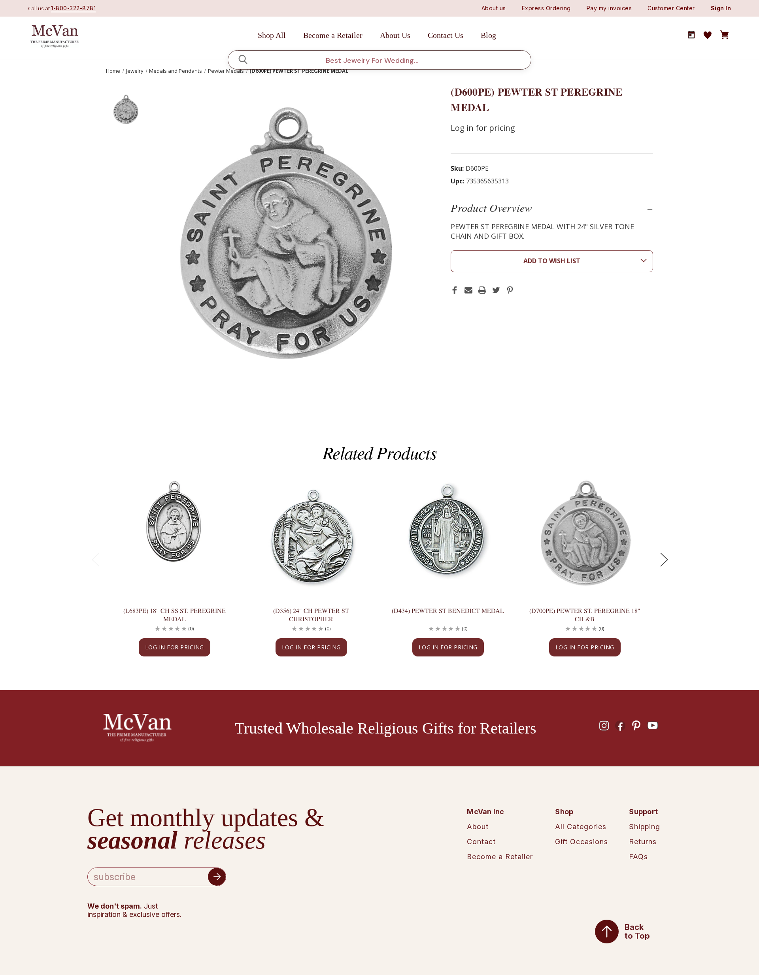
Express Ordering (546, 8)
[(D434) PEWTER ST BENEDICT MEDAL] (447, 533)
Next (664, 559)
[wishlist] (707, 35)
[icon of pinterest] (636, 725)
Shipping (644, 826)
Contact (481, 841)
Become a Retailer (333, 35)
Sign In (721, 8)
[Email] (468, 290)
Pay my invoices (609, 8)
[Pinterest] (510, 290)
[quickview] (219, 505)
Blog (488, 35)
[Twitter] (496, 290)
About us (493, 8)
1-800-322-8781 (73, 8)
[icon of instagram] (604, 725)
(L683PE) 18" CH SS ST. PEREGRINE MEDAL (174, 614)
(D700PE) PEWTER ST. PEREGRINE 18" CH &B (584, 614)
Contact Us (445, 35)
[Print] (482, 290)
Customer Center (671, 8)
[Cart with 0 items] (724, 35)
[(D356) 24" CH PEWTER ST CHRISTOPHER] (311, 533)
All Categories (580, 826)
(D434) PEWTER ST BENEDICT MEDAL (448, 610)
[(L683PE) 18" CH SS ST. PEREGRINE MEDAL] (174, 533)
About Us (395, 35)
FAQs (638, 856)
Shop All (272, 35)
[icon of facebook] (620, 725)
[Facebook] (455, 290)
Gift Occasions (581, 841)
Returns (643, 841)
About (478, 826)
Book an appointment (691, 35)
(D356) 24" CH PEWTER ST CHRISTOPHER (311, 614)
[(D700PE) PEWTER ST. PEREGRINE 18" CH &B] (584, 533)
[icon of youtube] (653, 725)
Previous (95, 559)
